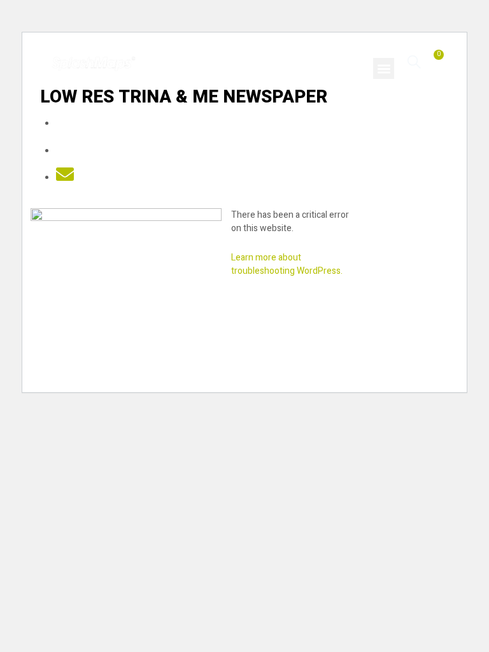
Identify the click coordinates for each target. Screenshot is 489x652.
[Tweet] (65, 151)
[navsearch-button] (414, 61)
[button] (383, 68)
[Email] (65, 178)
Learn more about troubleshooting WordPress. (287, 264)
